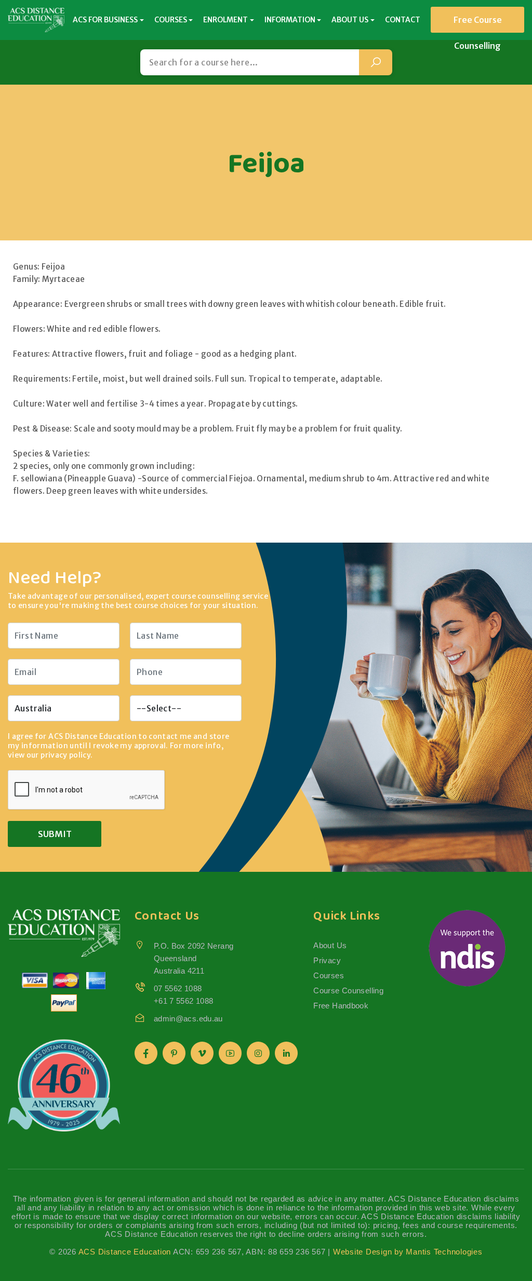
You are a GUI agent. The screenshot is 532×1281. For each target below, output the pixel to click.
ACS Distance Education (124, 1251)
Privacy (327, 960)
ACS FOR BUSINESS (105, 19)
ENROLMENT (225, 19)
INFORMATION (289, 19)
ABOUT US (349, 19)
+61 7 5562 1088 (184, 1000)
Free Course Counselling (478, 24)
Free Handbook (340, 1005)
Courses (328, 975)
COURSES (170, 19)
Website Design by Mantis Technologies (408, 1251)
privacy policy (65, 755)
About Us (330, 945)
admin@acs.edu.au (188, 1018)
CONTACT (402, 19)
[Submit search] (375, 62)
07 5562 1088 (178, 988)
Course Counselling (348, 990)
